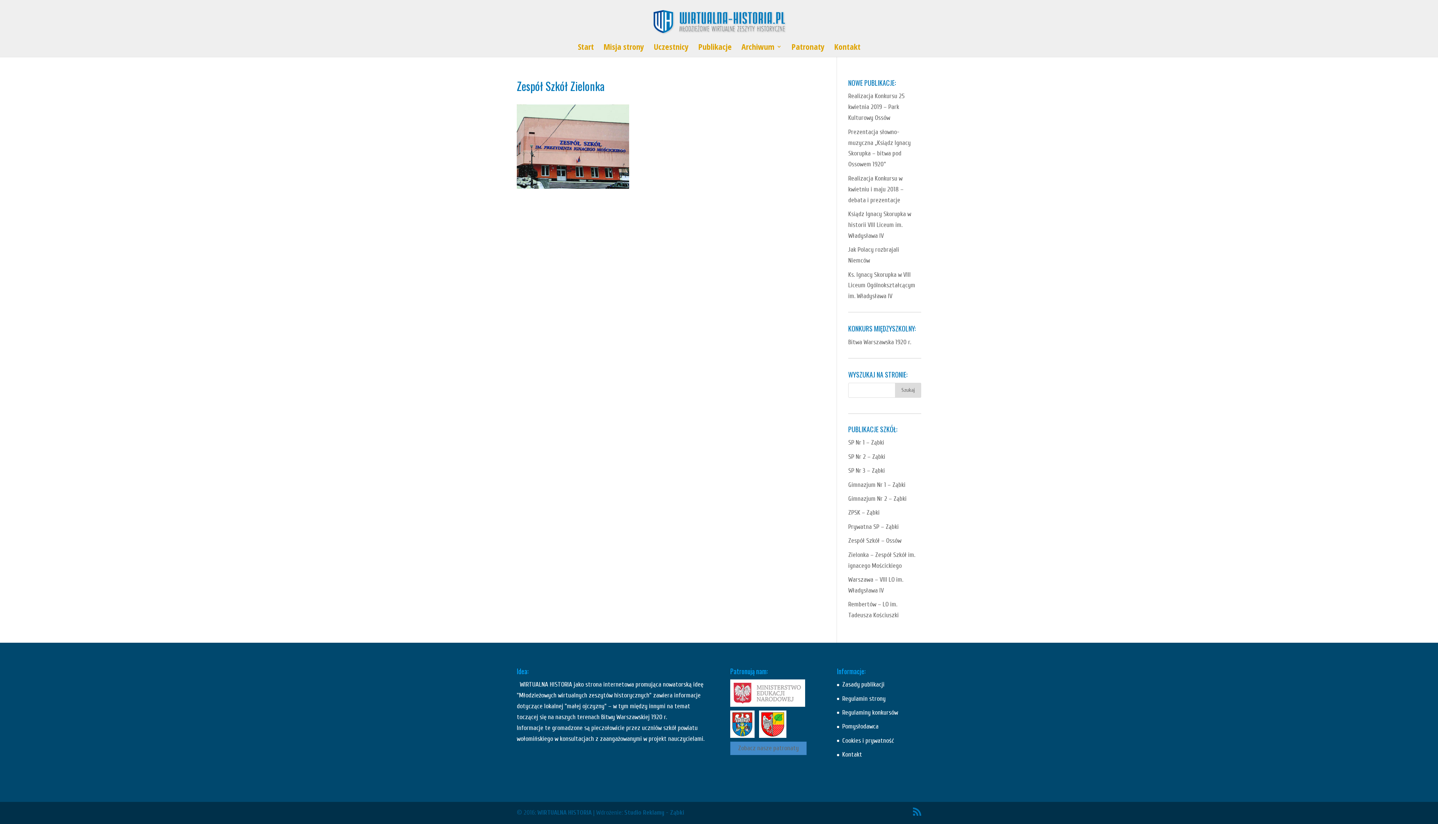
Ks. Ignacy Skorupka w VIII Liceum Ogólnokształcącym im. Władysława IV (881, 285)
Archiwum (757, 48)
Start (586, 48)
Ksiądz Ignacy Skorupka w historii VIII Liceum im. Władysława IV (879, 224)
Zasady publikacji (863, 684)
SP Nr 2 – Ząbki (866, 456)
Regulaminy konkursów (870, 712)
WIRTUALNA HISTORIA (564, 812)
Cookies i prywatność (868, 740)
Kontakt (847, 48)
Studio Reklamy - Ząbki (654, 812)
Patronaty (808, 48)
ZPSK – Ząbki (864, 512)
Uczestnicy (671, 48)
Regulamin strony (864, 698)
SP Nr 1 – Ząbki (866, 442)
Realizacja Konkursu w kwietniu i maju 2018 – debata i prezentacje (876, 189)
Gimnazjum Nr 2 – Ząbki (877, 498)
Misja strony (624, 48)
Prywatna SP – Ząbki (873, 526)
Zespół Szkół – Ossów (874, 540)
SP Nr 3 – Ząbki (866, 470)
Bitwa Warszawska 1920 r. (879, 342)
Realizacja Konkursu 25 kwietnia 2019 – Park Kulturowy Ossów (876, 107)
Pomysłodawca (860, 726)
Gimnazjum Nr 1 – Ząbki (876, 484)
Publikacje (715, 48)
